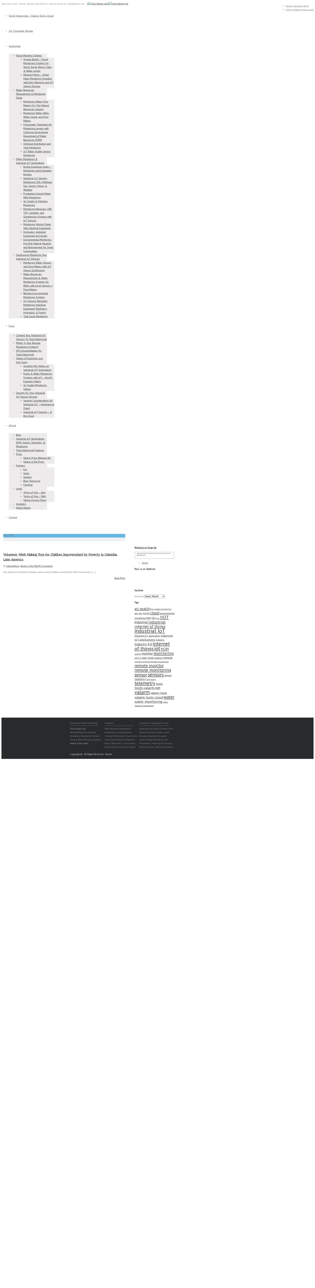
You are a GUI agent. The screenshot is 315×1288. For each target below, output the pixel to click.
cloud (154, 612)
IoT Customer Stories (21, 31)
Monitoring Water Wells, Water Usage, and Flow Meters (36, 116)
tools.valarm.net (147, 687)
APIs (140, 613)
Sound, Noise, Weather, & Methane (120, 739)
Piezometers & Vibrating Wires (118, 732)
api (136, 613)
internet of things (152, 646)
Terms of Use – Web (34, 496)
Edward (10, 566)
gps (158, 618)
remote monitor (149, 665)
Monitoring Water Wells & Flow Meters (156, 747)
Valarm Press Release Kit (36, 458)
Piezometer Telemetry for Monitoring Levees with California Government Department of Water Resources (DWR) (37, 132)
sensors (156, 674)
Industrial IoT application (147, 635)
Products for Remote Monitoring (83, 723)
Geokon (27, 477)
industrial (141, 622)
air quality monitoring (161, 609)
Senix (26, 473)
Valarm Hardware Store (297, 6)
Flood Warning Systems (29, 55)
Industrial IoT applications (154, 637)
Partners (20, 465)
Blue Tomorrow (31, 481)
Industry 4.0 (143, 644)
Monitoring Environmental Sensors (120, 747)
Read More (119, 578)
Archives (139, 596)
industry (160, 639)
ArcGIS (146, 613)
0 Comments (45, 566)
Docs (12, 325)
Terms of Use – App (34, 492)
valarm (142, 692)
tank (148, 679)
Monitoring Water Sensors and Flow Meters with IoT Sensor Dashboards (37, 266)
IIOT (164, 617)
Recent (145, 563)
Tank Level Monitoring (35, 316)
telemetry (145, 683)
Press (19, 454)
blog (17, 566)
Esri (25, 469)
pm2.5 (138, 657)
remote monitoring (153, 670)
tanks (153, 679)
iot (157, 648)
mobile (138, 654)
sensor (141, 674)
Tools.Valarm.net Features (30, 450)
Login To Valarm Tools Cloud (300, 9)
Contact (13, 517)
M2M (165, 649)
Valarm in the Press (33, 461)
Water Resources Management (118, 728)
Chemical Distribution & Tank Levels (121, 736)
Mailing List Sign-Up (145, 547)
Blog (18, 435)
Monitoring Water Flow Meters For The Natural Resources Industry (36, 105)
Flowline (28, 484)
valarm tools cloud (149, 697)
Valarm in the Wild (29, 566)
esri (148, 618)
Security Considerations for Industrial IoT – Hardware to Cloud (38, 404)
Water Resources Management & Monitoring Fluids (31, 93)
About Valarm (23, 507)
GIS (154, 618)
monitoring (163, 653)
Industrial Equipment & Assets (152, 736)
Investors (21, 504)
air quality (143, 608)
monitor (147, 653)
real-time (147, 658)
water (169, 697)
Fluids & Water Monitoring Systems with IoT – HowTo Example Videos (37, 377)
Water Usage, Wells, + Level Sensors (120, 743)
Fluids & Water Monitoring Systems (85, 739)
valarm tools (158, 693)
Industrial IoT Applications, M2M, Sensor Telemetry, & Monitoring (30, 442)
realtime (158, 658)
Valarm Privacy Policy (34, 500)
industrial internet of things (150, 624)
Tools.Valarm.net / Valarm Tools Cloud (31, 15)
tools (159, 684)
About (12, 425)
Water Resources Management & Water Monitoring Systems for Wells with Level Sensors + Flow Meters (38, 282)
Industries (15, 46)
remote (168, 658)
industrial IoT (150, 630)
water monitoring (149, 701)
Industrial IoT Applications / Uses (153, 723)
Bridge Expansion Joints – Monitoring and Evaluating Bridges (37, 170)
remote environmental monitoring (152, 661)
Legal (19, 488)
